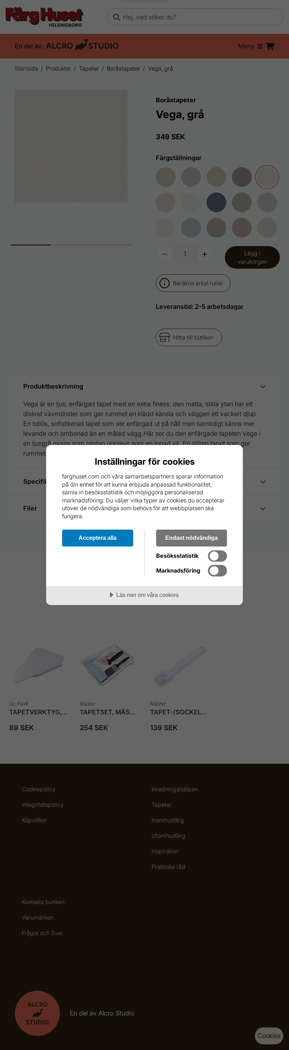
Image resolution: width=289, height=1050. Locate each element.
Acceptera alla (98, 538)
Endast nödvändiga (191, 538)
